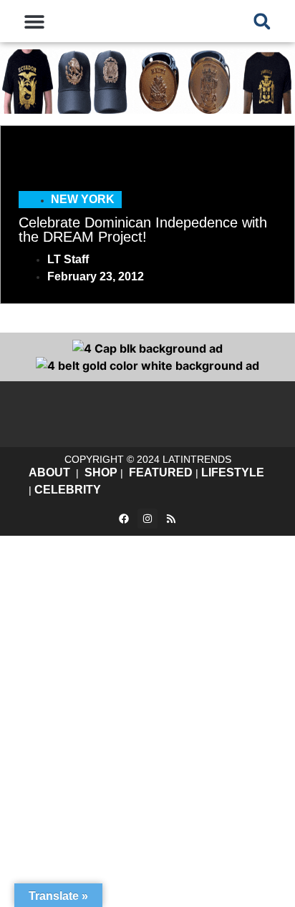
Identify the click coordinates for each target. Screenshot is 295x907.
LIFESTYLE (232, 472)
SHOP (100, 472)
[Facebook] (124, 519)
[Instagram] (147, 519)
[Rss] (171, 519)
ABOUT (49, 472)
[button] (34, 21)
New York (83, 199)
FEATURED (161, 472)
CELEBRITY (67, 490)
